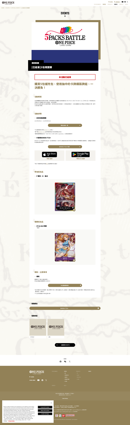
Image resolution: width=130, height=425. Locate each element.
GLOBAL (111, 1)
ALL (65, 373)
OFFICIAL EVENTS (15, 8)
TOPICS (104, 4)
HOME (2, 8)
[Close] (51, 402)
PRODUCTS (67, 375)
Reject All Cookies (45, 410)
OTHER (66, 381)
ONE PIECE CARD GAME (8, 3)
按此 (47, 163)
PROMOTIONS (67, 379)
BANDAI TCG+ (47, 130)
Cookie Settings (65, 398)
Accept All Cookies (45, 407)
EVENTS (115, 4)
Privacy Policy (11, 421)
